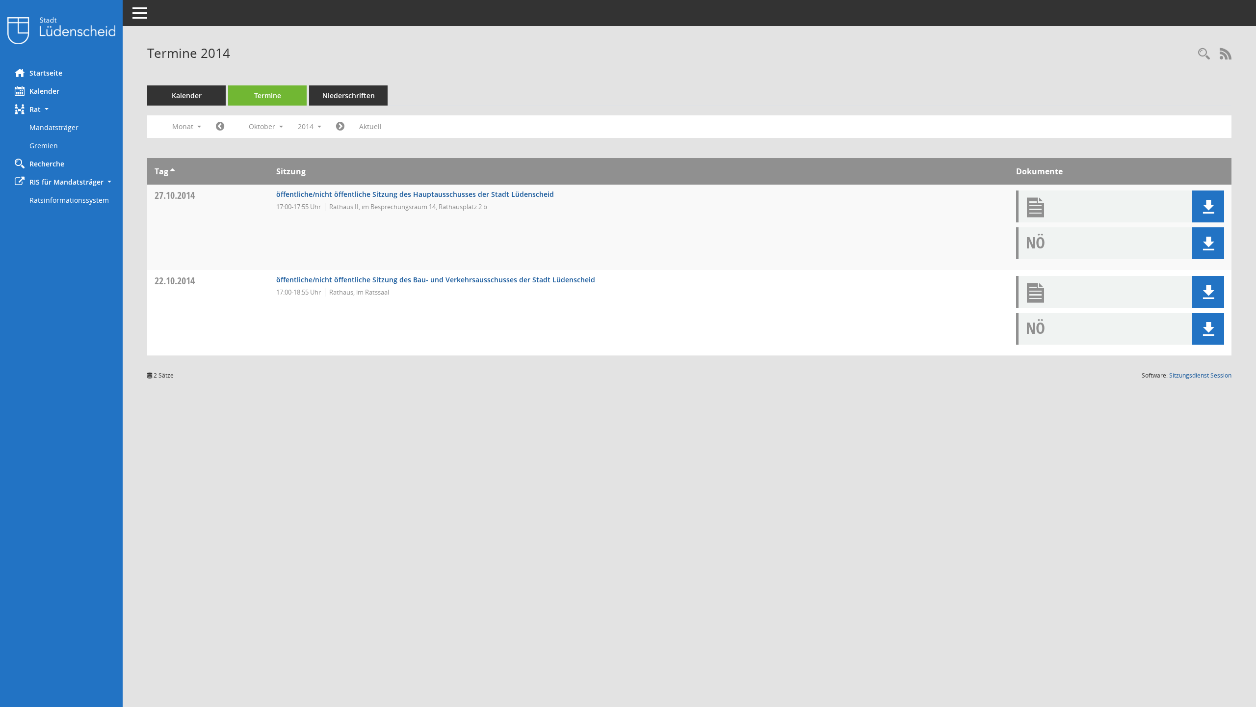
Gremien (43, 145)
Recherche (46, 163)
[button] (61, 109)
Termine (267, 95)
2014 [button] (306, 126)
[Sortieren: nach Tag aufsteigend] (172, 171)
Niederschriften (348, 95)
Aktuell (370, 126)
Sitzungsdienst (1200, 375)
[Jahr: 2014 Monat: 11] (340, 127)
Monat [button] (183, 126)
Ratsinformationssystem (69, 200)
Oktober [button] (263, 126)
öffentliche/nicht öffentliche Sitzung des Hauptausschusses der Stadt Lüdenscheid (415, 194)
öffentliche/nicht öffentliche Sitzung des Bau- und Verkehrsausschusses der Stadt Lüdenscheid (435, 279)
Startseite (45, 73)
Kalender (44, 91)
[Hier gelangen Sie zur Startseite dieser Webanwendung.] (61, 30)
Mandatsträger (53, 127)
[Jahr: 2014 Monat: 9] (220, 127)
